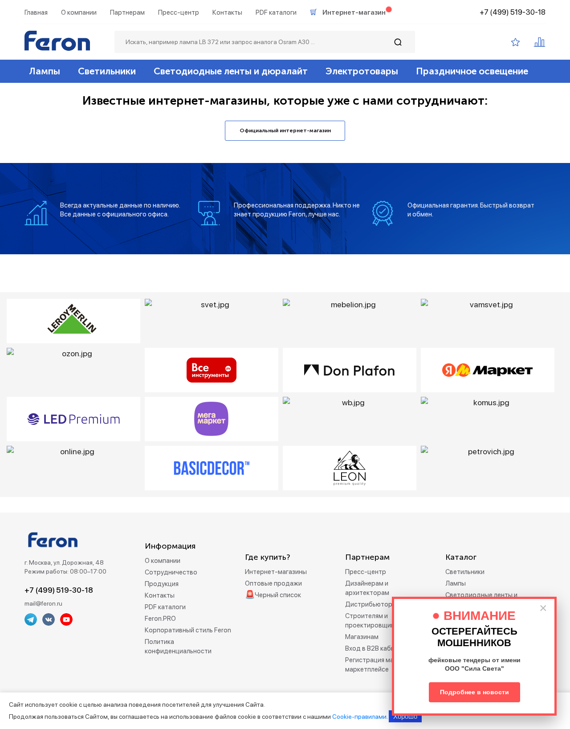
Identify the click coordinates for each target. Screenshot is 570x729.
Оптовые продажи (273, 583)
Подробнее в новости (474, 692)
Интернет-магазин (354, 12)
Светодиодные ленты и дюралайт (231, 71)
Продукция (162, 584)
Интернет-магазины (276, 572)
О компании (79, 12)
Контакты (227, 12)
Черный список (278, 595)
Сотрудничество (171, 572)
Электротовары (362, 71)
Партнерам (127, 12)
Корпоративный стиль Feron (188, 630)
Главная (36, 12)
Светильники (107, 71)
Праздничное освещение (472, 71)
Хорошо (405, 716)
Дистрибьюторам (372, 604)
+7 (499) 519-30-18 (513, 12)
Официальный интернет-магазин (285, 130)
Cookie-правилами (359, 716)
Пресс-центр (178, 12)
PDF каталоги (276, 12)
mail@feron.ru (43, 603)
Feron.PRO (160, 619)
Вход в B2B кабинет (375, 648)
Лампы (44, 71)
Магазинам (362, 637)
